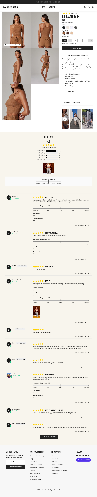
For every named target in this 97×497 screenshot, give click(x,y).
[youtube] (85, 455)
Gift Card (54, 461)
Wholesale (55, 473)
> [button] (55, 437)
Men (43, 7)
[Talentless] (10, 7)
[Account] (84, 7)
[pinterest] (82, 455)
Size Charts (33, 476)
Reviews (32, 470)
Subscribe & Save (15, 467)
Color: (64, 22)
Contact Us (33, 461)
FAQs (31, 459)
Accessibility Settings (36, 479)
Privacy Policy (56, 467)
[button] (86, 225)
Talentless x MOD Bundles (59, 470)
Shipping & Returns (36, 464)
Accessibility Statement (37, 467)
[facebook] (76, 455)
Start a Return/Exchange (37, 456)
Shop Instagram (35, 473)
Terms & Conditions (57, 464)
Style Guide (55, 459)
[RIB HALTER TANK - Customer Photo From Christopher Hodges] (48, 168)
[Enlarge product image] (45, 30)
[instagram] (79, 455)
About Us (54, 456)
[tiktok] (88, 455)
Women (52, 7)
